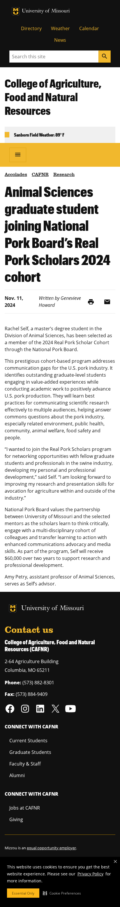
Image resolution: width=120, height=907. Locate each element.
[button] (62, 893)
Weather (60, 28)
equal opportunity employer (51, 847)
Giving (16, 819)
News (60, 40)
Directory (31, 28)
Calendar (89, 28)
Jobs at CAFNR (24, 808)
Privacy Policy (90, 874)
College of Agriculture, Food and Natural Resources (53, 97)
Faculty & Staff (25, 764)
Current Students (28, 740)
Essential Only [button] (23, 893)
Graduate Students (30, 752)
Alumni (17, 775)
